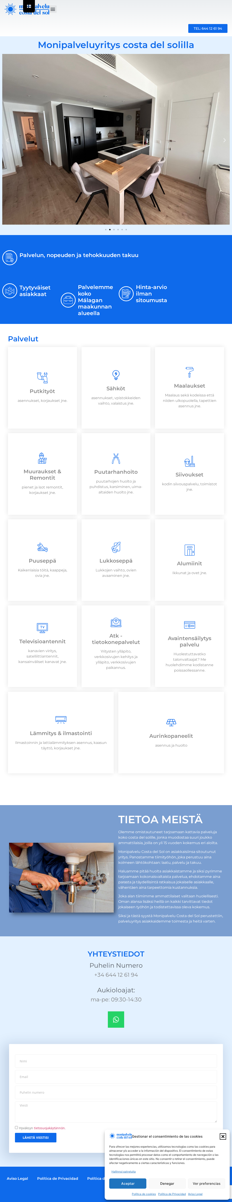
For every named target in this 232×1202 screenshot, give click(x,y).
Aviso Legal (195, 1194)
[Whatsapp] (116, 1019)
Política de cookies (144, 1194)
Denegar (167, 1183)
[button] (223, 1136)
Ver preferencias (206, 1183)
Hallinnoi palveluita (123, 1171)
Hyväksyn (42, 1128)
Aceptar (128, 1183)
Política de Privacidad (172, 1194)
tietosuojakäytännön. (50, 1128)
